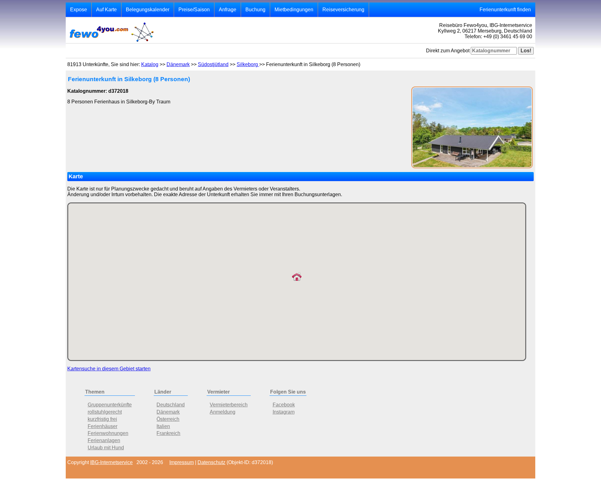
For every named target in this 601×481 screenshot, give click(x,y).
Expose (78, 9)
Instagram (284, 412)
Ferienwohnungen (108, 433)
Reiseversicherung (343, 9)
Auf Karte (106, 9)
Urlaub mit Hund (106, 447)
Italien (163, 426)
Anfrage (227, 9)
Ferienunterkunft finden (505, 9)
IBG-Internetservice (111, 462)
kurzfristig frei (102, 419)
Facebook (284, 404)
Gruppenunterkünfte (110, 404)
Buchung (255, 9)
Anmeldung (222, 412)
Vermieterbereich (229, 404)
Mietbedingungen (294, 9)
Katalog (149, 64)
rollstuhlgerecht (105, 412)
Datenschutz (211, 462)
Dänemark (178, 64)
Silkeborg (248, 64)
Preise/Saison (194, 9)
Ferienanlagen (104, 440)
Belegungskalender (147, 9)
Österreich (168, 419)
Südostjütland (213, 64)
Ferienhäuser (102, 426)
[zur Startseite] (111, 41)
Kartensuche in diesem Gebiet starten (109, 368)
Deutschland (171, 404)
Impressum (181, 462)
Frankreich (168, 433)
